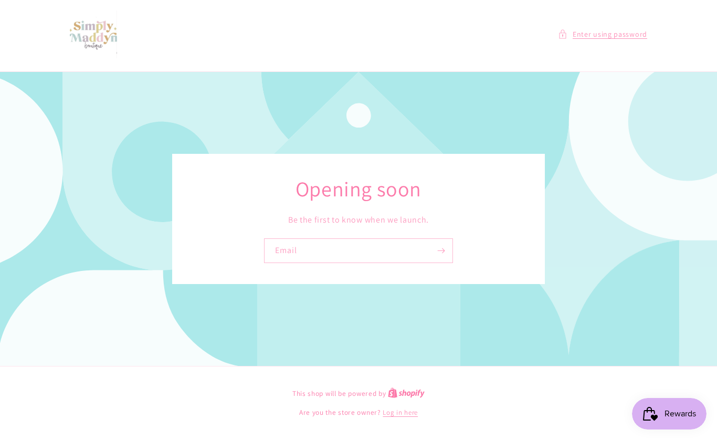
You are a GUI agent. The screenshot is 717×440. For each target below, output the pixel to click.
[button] (602, 34)
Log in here (400, 412)
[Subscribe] (440, 250)
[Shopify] (406, 393)
